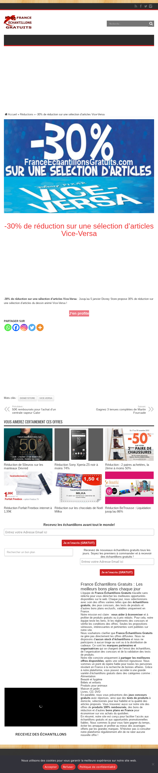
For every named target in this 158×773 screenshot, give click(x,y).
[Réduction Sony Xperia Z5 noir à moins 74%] (79, 459)
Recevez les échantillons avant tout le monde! (79, 525)
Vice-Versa (46, 398)
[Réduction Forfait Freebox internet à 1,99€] (28, 503)
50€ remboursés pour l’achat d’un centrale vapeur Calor (34, 409)
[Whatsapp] (8, 327)
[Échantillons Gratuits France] (18, 27)
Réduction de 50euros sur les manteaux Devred (23, 466)
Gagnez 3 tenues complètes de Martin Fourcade (121, 409)
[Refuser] (153, 764)
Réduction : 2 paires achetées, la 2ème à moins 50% (127, 466)
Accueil (12, 114)
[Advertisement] (79, 82)
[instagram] (151, 6)
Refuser (68, 766)
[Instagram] (24, 327)
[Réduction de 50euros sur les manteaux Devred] (28, 459)
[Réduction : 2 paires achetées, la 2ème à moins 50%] (129, 459)
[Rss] (136, 6)
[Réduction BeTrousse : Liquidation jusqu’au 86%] (129, 503)
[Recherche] (151, 24)
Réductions (26, 114)
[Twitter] (146, 6)
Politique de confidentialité (97, 766)
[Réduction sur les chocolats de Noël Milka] (79, 503)
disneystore (27, 398)
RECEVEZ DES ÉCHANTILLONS (40, 734)
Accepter (51, 766)
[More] (40, 327)
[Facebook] (141, 6)
